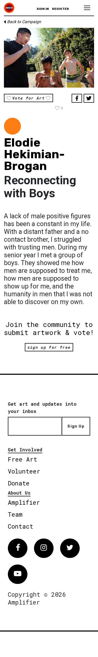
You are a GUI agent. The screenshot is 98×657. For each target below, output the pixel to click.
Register (60, 9)
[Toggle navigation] (87, 8)
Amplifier (24, 502)
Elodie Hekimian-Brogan (34, 154)
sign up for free (49, 347)
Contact (20, 526)
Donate (19, 483)
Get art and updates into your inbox (42, 407)
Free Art (22, 459)
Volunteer (24, 471)
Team (15, 514)
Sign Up (75, 426)
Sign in (43, 9)
